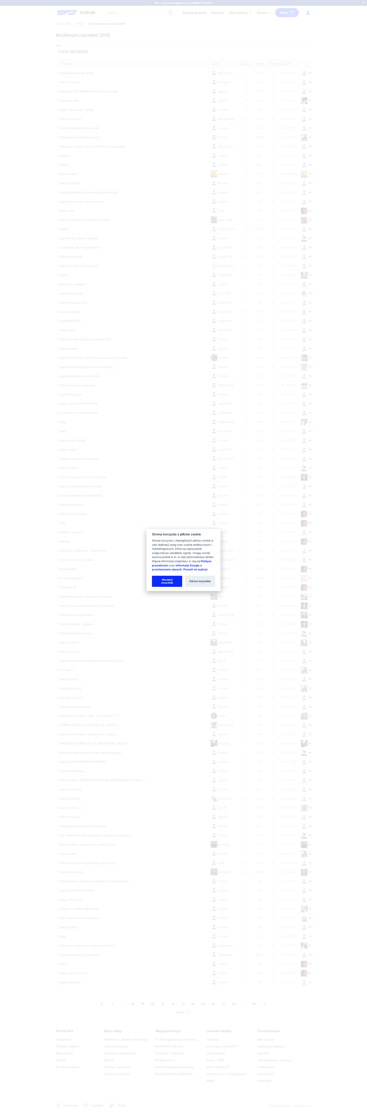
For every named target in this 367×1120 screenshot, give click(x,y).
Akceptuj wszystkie (167, 581)
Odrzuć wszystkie (200, 581)
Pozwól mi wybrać (195, 569)
